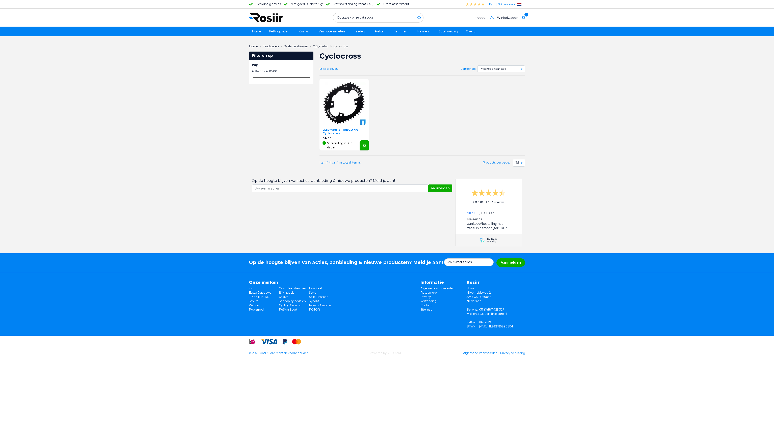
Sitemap (426, 309)
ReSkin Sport (288, 309)
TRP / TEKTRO (259, 297)
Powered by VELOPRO (386, 353)
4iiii (251, 288)
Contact (426, 305)
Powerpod (256, 309)
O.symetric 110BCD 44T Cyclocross (341, 131)
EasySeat (315, 288)
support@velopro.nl (493, 314)
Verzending (428, 301)
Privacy (425, 297)
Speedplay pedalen (292, 301)
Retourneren (429, 292)
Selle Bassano (318, 297)
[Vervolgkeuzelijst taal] (521, 4)
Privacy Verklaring (512, 353)
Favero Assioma (320, 305)
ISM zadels (286, 292)
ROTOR (314, 309)
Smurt (253, 301)
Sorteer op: (468, 68)
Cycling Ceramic (290, 305)
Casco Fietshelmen (292, 288)
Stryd (312, 292)
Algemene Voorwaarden (480, 353)
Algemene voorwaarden (437, 288)
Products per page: (496, 162)
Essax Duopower (261, 292)
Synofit (314, 301)
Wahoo (254, 305)
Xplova (283, 297)
